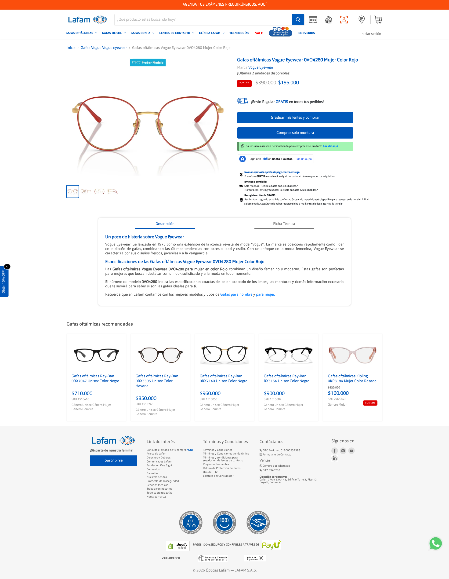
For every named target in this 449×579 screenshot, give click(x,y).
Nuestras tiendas (157, 477)
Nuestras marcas (156, 496)
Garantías (152, 473)
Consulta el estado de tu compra (170, 450)
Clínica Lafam (210, 33)
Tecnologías (239, 33)
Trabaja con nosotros (159, 488)
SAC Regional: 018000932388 (281, 450)
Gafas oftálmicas (80, 33)
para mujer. (265, 295)
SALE (259, 33)
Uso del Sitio (210, 472)
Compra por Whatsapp (276, 466)
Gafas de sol (112, 33)
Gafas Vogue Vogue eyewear (104, 48)
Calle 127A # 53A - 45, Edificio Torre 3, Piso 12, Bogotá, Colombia (288, 480)
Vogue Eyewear (260, 68)
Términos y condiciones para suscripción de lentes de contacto (223, 459)
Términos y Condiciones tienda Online (226, 453)
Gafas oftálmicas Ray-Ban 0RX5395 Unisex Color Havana (157, 381)
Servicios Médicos (157, 485)
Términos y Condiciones (217, 450)
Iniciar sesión (371, 34)
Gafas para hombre (236, 295)
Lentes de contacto (175, 33)
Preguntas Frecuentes (216, 464)
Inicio (71, 48)
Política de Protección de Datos (221, 468)
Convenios (306, 33)
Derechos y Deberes (158, 457)
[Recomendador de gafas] (280, 33)
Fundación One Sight (159, 465)
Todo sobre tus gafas (159, 492)
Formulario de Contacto (276, 454)
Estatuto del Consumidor (218, 476)
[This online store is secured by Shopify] (178, 546)
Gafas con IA (141, 33)
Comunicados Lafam (159, 461)
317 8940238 (271, 470)
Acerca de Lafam (156, 453)
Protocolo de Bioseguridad (163, 481)
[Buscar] (298, 19)
